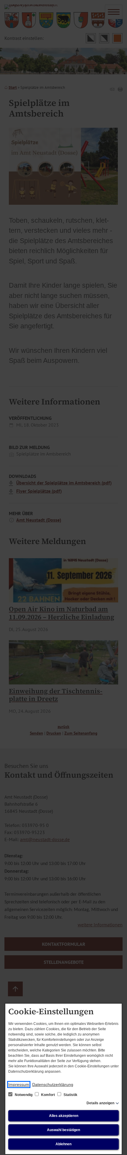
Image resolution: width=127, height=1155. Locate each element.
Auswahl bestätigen (63, 1130)
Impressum (18, 1084)
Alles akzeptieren (63, 1116)
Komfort (48, 1095)
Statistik (70, 1095)
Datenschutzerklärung (52, 1084)
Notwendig (23, 1095)
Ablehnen (63, 1144)
